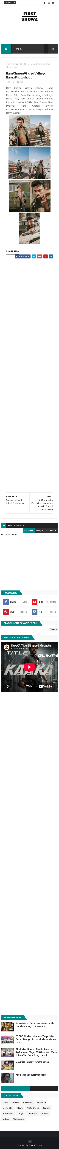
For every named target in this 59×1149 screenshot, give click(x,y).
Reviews (47, 1108)
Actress (15, 1102)
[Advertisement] (29, 36)
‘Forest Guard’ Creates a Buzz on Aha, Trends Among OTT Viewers (35, 1025)
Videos (6, 1119)
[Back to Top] (30, 1141)
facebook (51, 530)
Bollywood (28, 1102)
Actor (15, 64)
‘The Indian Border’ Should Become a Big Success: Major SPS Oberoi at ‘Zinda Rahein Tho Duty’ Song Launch (36, 1052)
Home (9, 64)
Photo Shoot (33, 1108)
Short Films (8, 1113)
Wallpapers (18, 1119)
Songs (20, 1113)
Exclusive (41, 1102)
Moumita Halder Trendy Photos (32, 1062)
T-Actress (32, 1113)
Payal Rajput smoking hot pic (31, 1074)
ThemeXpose (35, 1145)
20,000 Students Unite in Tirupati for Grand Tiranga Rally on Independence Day (35, 1039)
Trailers (44, 1113)
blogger (28, 530)
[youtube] (49, 3)
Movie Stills (8, 1108)
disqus (39, 530)
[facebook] (44, 3)
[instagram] (53, 3)
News (20, 1108)
